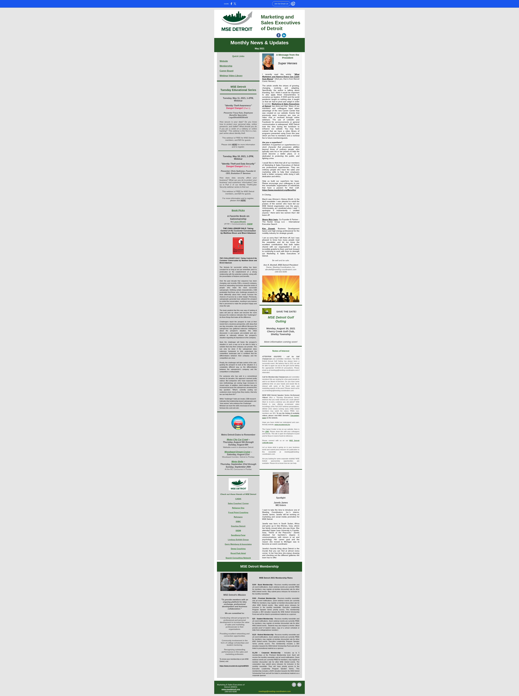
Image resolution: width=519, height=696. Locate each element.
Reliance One (238, 508)
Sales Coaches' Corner (238, 503)
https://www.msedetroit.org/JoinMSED (234, 666)
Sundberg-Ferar (238, 535)
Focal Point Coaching (238, 512)
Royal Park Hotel (238, 553)
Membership (226, 66)
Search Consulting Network (238, 558)
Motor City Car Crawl (237, 439)
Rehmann (238, 517)
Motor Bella (237, 461)
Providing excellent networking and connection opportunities (234, 635)
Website (224, 61)
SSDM (249, 224)
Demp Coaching (238, 549)
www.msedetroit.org (282, 425)
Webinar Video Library (231, 76)
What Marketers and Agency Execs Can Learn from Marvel (280, 76)
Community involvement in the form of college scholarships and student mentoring (235, 642)
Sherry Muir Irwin (270, 219)
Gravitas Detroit (238, 526)
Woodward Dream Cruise (237, 452)
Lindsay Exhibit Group (238, 540)
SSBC (238, 521)
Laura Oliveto (239, 222)
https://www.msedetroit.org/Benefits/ (279, 190)
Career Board (226, 71)
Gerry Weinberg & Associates (238, 544)
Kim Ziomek (268, 228)
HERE (234, 144)
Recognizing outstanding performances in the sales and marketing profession (235, 651)
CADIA (238, 499)
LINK (267, 431)
